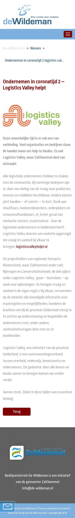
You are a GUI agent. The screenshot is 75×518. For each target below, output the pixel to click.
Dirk (44, 512)
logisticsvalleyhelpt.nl (31, 247)
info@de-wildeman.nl (37, 488)
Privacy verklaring (47, 508)
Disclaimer (63, 508)
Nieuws (35, 48)
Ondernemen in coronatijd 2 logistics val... (34, 60)
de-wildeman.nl (14, 48)
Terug (17, 412)
